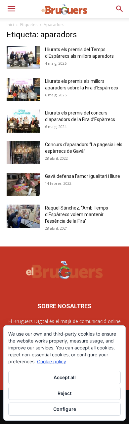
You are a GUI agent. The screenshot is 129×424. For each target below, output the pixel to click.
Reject (64, 393)
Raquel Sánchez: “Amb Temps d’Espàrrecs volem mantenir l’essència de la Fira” (76, 214)
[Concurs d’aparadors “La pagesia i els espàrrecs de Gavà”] (23, 152)
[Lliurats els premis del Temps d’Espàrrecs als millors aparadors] (23, 57)
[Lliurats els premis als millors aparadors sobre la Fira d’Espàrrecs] (23, 89)
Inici (10, 24)
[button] (11, 9)
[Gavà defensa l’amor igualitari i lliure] (23, 184)
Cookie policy (51, 361)
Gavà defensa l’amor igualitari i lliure (82, 176)
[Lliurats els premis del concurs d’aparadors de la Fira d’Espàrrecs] (23, 121)
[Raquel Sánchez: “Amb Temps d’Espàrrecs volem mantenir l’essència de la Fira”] (23, 216)
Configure (64, 409)
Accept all (65, 377)
